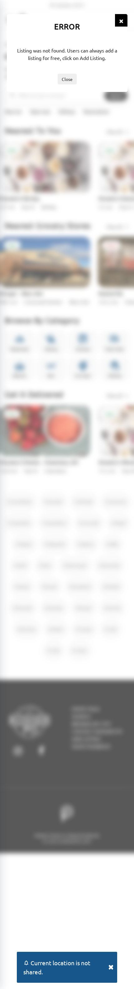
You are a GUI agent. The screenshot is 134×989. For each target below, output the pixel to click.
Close (67, 79)
